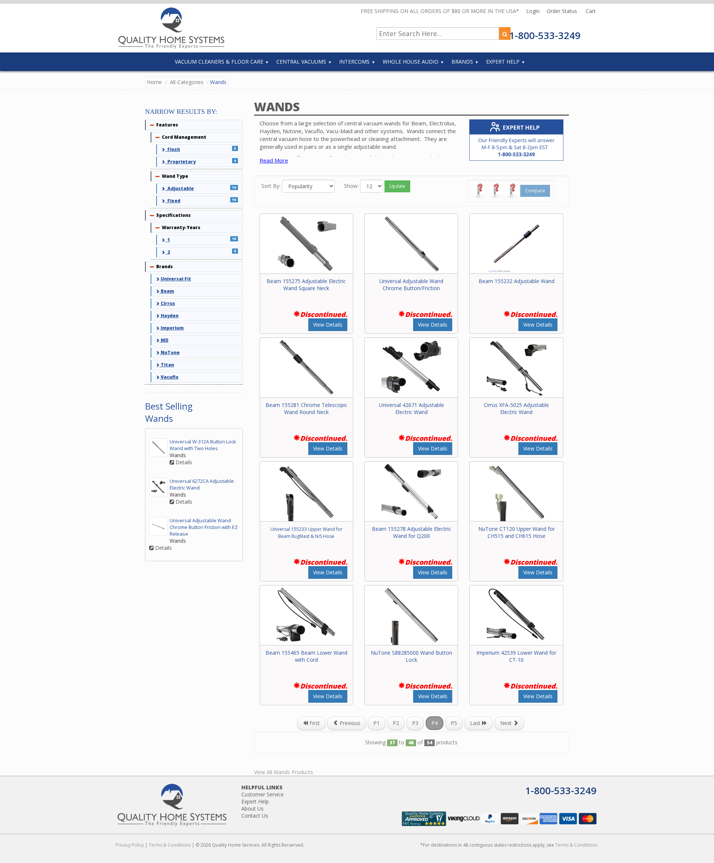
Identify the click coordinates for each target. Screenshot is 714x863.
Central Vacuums (301, 61)
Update (397, 186)
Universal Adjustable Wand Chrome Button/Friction (411, 284)
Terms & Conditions (170, 845)
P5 (454, 722)
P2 (396, 722)
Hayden (169, 315)
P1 (376, 722)
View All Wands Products (283, 772)
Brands (462, 61)
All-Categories (186, 82)
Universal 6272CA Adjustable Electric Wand (202, 484)
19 (234, 238)
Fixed (172, 201)
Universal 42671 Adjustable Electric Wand (411, 408)
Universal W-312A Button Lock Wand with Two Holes (203, 445)
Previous (349, 722)
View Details (327, 324)
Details (183, 462)
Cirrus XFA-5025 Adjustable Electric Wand (516, 408)
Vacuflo (169, 377)
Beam (167, 291)
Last (476, 722)
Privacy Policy (130, 845)
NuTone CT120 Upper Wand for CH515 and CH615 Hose (516, 532)
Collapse (152, 125)
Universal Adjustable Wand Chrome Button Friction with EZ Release (204, 527)
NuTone (170, 352)
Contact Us (254, 815)
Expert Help (503, 61)
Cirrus (167, 303)
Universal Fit (175, 279)
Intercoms (354, 61)
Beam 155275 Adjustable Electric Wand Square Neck (306, 284)
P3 (415, 722)
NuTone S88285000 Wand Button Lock (411, 656)
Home (154, 82)
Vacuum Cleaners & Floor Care (219, 61)
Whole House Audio (410, 61)
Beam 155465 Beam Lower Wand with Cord (306, 656)
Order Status (563, 11)
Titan (167, 365)
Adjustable (179, 188)
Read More (274, 160)
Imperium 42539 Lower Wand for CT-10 (516, 656)
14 (234, 187)
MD (164, 340)
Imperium (172, 328)
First (314, 722)
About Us (252, 808)
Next (506, 722)
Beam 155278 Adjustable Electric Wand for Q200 (411, 532)
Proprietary (180, 161)
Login (533, 11)
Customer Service (262, 794)
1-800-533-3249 (544, 35)
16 (234, 199)
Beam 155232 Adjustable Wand (516, 281)
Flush (172, 149)
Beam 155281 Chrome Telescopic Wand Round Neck (306, 408)
